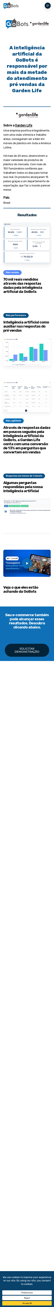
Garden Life (23, 125)
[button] (48, 5)
